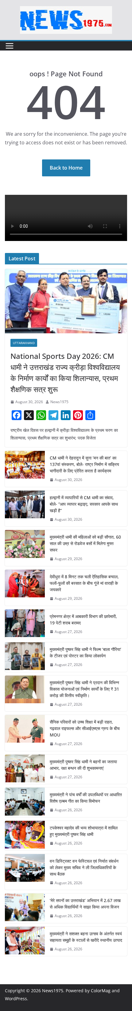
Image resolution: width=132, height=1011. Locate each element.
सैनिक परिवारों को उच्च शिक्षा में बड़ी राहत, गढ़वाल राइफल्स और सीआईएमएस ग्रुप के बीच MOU (85, 728)
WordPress (16, 998)
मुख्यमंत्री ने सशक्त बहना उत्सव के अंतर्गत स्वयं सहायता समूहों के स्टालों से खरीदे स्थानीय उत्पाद (86, 937)
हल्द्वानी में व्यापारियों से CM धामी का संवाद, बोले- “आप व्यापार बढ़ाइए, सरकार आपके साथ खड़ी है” (84, 504)
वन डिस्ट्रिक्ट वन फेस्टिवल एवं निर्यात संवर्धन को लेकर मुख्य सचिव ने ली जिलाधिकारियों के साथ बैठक (84, 867)
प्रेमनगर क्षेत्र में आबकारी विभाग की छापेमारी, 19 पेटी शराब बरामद (83, 619)
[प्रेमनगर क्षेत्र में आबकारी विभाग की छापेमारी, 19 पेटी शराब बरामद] (25, 624)
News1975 (59, 401)
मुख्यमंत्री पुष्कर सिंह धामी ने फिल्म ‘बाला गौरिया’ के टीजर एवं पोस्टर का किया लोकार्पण (85, 652)
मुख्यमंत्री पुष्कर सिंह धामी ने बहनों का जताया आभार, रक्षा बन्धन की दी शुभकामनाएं (83, 765)
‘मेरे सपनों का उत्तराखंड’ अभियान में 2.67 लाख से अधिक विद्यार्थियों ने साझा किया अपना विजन (85, 903)
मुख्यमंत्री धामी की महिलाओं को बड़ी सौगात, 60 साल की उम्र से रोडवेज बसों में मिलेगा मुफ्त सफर (85, 543)
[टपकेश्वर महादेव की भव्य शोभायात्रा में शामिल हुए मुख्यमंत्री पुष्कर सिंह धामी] (25, 835)
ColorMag (101, 990)
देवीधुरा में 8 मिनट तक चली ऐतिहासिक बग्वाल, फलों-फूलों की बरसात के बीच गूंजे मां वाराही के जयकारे (84, 583)
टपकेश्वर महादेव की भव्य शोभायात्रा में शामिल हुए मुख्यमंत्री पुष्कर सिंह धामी (84, 831)
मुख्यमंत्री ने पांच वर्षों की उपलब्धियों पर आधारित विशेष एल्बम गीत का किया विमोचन (86, 798)
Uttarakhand (24, 343)
